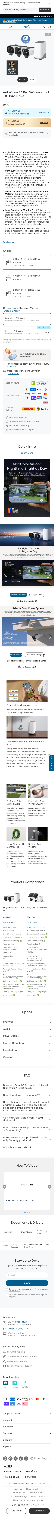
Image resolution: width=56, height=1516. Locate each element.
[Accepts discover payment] (25, 1396)
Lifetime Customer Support (19, 1363)
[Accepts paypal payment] (44, 1396)
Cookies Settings (19, 1493)
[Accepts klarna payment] (25, 1401)
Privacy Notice (14, 1288)
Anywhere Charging (34, 651)
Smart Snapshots (27, 664)
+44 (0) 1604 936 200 (20, 1319)
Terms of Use (40, 1286)
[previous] (6, 573)
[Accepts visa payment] (19, 1401)
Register (27, 1280)
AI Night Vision (37, 593)
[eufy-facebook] (10, 1455)
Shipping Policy (12, 311)
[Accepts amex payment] (12, 1396)
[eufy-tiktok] (21, 1455)
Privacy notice (35, 1490)
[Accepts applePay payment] (19, 1396)
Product (23, 80)
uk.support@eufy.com (18, 1325)
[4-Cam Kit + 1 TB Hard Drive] (27, 277)
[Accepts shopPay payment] (6, 1401)
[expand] (48, 133)
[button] (49, 4)
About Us (18, 1486)
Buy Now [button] (39, 1511)
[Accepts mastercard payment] (37, 1396)
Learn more (13, 374)
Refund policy (18, 1490)
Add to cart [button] (16, 1511)
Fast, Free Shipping (16, 1349)
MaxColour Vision (18, 593)
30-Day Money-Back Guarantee (22, 1353)
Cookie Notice (16, 1497)
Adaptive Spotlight (27, 599)
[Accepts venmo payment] (12, 1401)
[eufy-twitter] (16, 1455)
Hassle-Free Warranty (17, 1358)
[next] (49, 573)
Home (5, 1243)
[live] (10, 26)
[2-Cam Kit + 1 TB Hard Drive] (27, 293)
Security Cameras (14, 1243)
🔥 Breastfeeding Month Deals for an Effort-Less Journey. (26, 21)
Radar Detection (16, 658)
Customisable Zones (36, 658)
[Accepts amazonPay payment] (6, 1396)
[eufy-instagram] (5, 1455)
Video (32, 80)
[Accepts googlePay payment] (31, 1396)
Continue (44, 10)
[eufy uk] (27, 26)
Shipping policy (33, 1486)
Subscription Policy (36, 1497)
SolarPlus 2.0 (16, 651)
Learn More (27, 453)
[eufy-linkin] (26, 1455)
